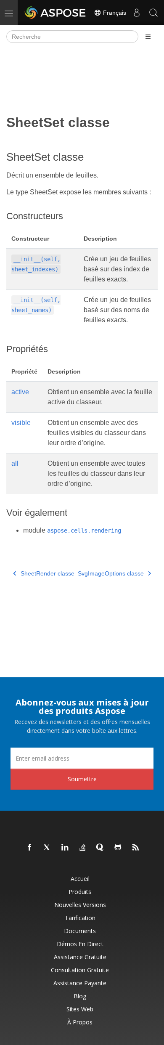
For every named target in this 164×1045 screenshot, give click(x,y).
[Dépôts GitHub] (118, 847)
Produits (80, 892)
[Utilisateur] (136, 12)
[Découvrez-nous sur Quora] (100, 847)
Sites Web (79, 1009)
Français (113, 12)
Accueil (80, 879)
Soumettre (82, 779)
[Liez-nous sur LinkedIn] (65, 847)
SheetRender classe (47, 573)
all (15, 463)
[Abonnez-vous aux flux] (135, 847)
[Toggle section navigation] (148, 36)
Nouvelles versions (80, 905)
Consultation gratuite (80, 970)
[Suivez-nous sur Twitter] (47, 847)
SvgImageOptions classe (111, 573)
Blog (80, 996)
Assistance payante (79, 983)
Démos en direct (80, 944)
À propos (80, 1022)
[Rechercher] (153, 12)
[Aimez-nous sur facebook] (29, 847)
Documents (80, 931)
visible (21, 422)
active (20, 391)
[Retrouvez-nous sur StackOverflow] (82, 847)
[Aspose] (55, 12)
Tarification (80, 918)
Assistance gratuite (80, 957)
